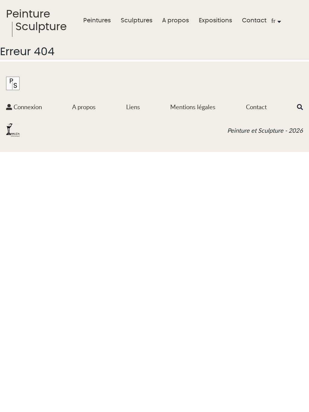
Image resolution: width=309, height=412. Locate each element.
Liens (133, 107)
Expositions (215, 20)
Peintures (97, 20)
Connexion (27, 107)
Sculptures (136, 20)
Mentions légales (192, 107)
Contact (254, 20)
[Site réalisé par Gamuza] (13, 129)
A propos (175, 20)
